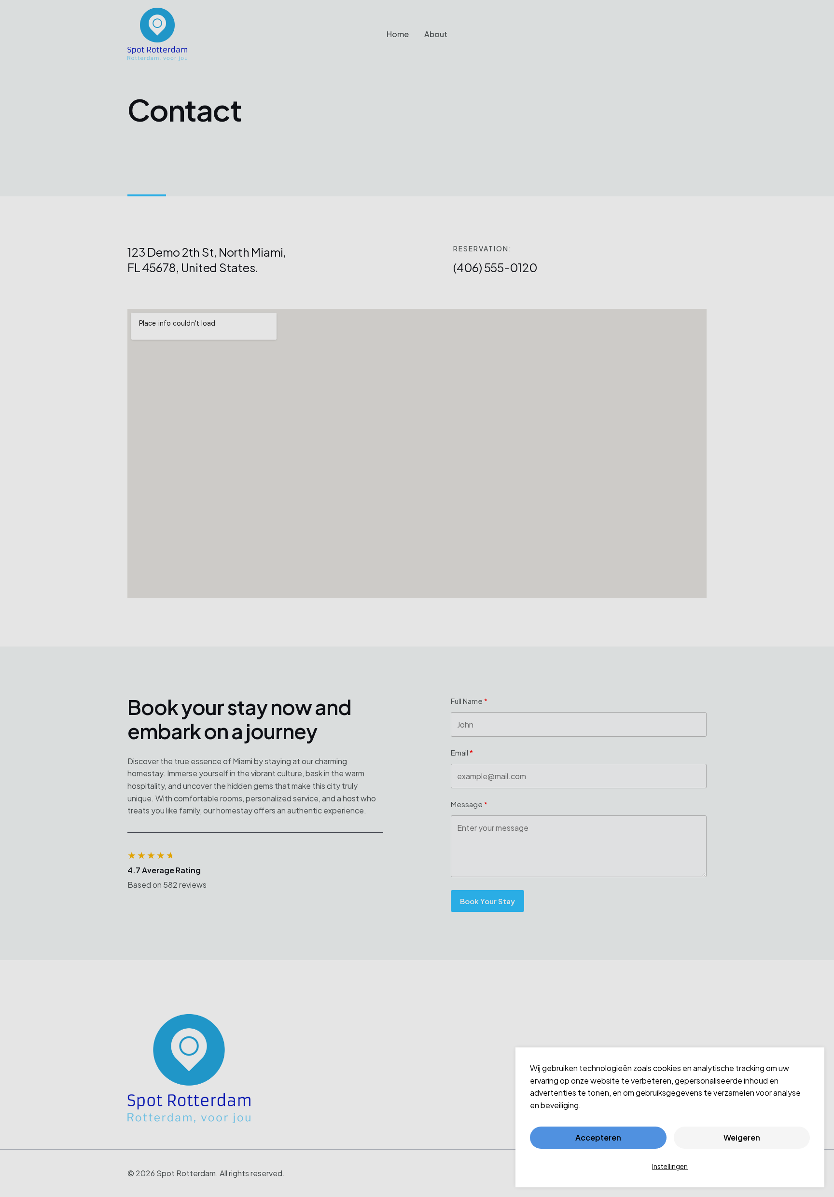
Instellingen (670, 1166)
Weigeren (741, 1137)
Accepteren (598, 1137)
